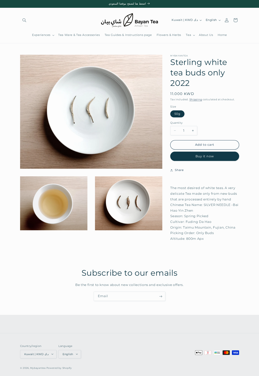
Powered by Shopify (59, 368)
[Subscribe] (160, 296)
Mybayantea (38, 368)
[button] (24, 20)
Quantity (176, 122)
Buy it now (204, 156)
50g (177, 114)
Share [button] (179, 170)
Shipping (195, 99)
